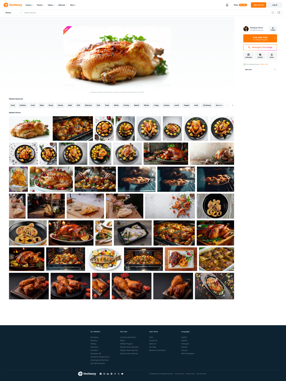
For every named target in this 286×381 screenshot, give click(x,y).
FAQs (151, 337)
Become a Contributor (157, 350)
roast (51, 105)
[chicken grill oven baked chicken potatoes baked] (137, 179)
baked (136, 105)
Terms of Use (179, 374)
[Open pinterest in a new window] (111, 374)
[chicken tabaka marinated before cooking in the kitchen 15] (133, 233)
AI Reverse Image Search (99, 357)
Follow (273, 30)
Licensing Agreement (128, 337)
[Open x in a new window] (119, 374)
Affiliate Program (126, 344)
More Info (248, 70)
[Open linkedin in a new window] (108, 374)
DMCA (122, 340)
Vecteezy (93, 340)
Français (184, 350)
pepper (186, 105)
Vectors (28, 5)
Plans (236, 5)
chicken (23, 105)
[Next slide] (230, 105)
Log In (274, 5)
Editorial (61, 5)
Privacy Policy (190, 374)
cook (33, 105)
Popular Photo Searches (129, 350)
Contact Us (153, 340)
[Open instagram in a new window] (104, 374)
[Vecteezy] (13, 5)
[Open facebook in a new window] (101, 374)
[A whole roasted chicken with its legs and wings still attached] (30, 128)
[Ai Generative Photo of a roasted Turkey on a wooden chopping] (215, 233)
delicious (88, 105)
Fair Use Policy (201, 374)
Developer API (95, 353)
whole (146, 105)
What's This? (264, 64)
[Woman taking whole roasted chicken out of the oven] (95, 179)
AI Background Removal (99, 360)
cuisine (166, 105)
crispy (156, 105)
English (184, 337)
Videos (50, 5)
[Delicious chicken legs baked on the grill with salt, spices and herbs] (29, 286)
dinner (60, 105)
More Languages (187, 353)
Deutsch (184, 347)
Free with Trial (260, 38)
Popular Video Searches (129, 353)
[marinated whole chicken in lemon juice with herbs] (17, 206)
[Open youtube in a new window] (122, 374)
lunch (176, 105)
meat (42, 105)
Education (94, 350)
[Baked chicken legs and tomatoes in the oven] (174, 233)
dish (98, 105)
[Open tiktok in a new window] (115, 374)
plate (107, 105)
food (13, 105)
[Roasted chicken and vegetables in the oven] (73, 128)
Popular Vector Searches (129, 347)
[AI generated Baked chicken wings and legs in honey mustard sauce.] (216, 259)
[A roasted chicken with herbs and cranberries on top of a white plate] (51, 179)
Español (184, 340)
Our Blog (152, 347)
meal (70, 105)
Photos (39, 5)
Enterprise (94, 347)
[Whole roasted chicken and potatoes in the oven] (143, 259)
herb (196, 105)
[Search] (273, 12)
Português (185, 344)
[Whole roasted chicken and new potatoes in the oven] (65, 259)
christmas (207, 105)
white (116, 105)
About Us (152, 344)
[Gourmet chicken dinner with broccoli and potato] (103, 233)
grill (78, 105)
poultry (126, 105)
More (72, 5)
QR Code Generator (97, 363)
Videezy (93, 344)
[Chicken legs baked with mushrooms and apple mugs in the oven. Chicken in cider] (215, 206)
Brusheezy (94, 337)
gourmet (219, 105)
